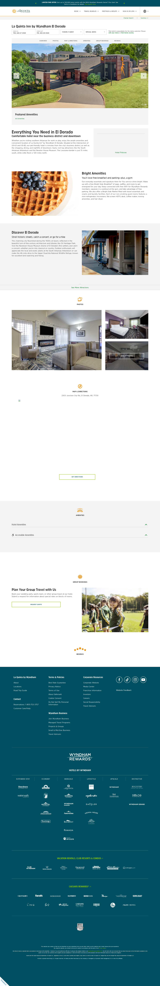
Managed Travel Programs (59, 722)
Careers (86, 698)
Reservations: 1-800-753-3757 (26, 704)
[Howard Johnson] (46, 813)
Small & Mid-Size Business (59, 730)
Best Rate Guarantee (57, 683)
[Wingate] (68, 796)
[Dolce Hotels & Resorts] (137, 796)
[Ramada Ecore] (68, 839)
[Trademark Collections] (114, 796)
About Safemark (55, 694)
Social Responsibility (91, 702)
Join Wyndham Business (58, 718)
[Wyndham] (114, 787)
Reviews (117, 40)
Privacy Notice (54, 686)
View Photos (127, 356)
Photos (55, 40)
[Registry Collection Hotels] (137, 787)
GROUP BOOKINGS (102, 40)
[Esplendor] (91, 796)
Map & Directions (70, 40)
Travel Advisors (54, 734)
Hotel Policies (121, 152)
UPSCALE (114, 779)
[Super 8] (46, 796)
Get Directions (77, 477)
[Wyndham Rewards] (80, 756)
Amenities (86, 40)
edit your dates (113, 32)
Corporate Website (91, 683)
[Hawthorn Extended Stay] (23, 787)
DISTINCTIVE (137, 779)
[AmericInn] (68, 813)
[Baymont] (68, 822)
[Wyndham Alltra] (91, 822)
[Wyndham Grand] (137, 804)
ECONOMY (46, 779)
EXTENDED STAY (23, 779)
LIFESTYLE (91, 779)
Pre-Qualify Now (90, 4)
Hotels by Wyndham (80, 770)
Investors (87, 694)
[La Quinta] (68, 787)
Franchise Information (92, 690)
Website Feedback (123, 690)
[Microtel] (46, 804)
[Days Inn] (46, 787)
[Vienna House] (91, 813)
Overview (43, 40)
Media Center (88, 686)
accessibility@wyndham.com (95, 951)
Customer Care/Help (22, 708)
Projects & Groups (56, 726)
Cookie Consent (54, 698)
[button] (36, 3)
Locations (17, 686)
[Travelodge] (46, 822)
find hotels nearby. (127, 32)
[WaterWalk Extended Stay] (23, 796)
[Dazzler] (91, 804)
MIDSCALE (68, 779)
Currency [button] (143, 18)
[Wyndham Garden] (68, 804)
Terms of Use (53, 690)
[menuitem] (77, 11)
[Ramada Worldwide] (68, 830)
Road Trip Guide (20, 690)
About (16, 683)
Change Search (128, 18)
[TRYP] (91, 787)
